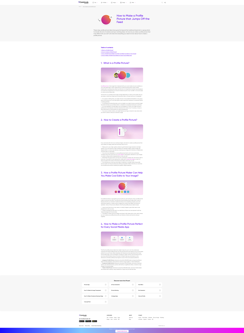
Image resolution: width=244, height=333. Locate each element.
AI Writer (104, 2)
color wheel (120, 154)
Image (114, 2)
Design (123, 2)
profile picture (105, 86)
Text (95, 2)
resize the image (131, 159)
